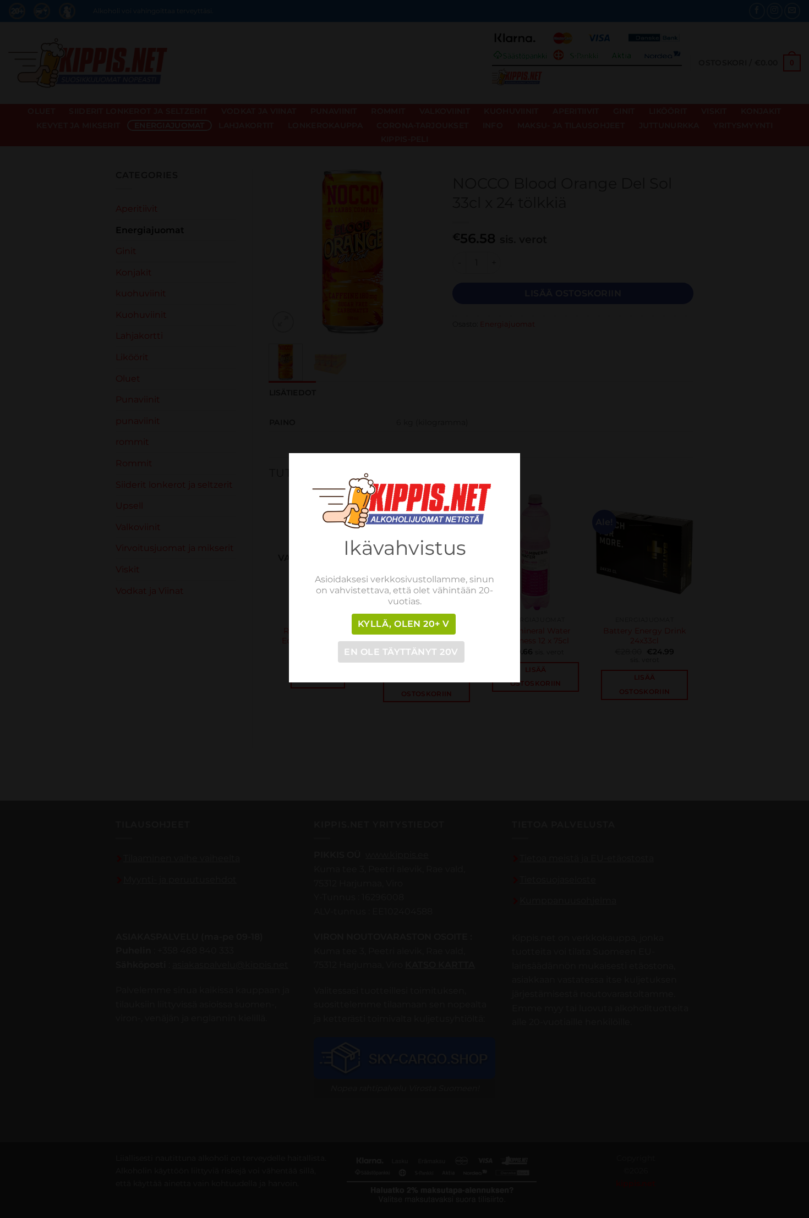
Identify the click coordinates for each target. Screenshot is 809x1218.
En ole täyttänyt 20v (401, 652)
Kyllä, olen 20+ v (404, 624)
